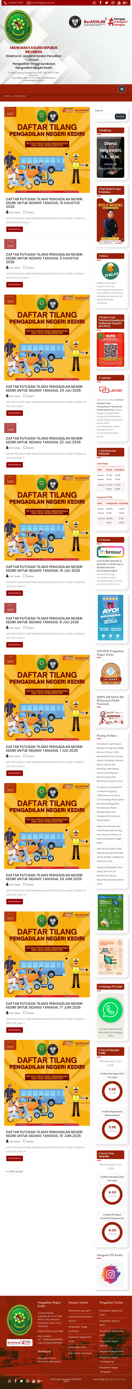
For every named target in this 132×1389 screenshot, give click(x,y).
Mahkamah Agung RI (79, 1310)
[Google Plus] (125, 3)
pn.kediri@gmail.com (43, 2)
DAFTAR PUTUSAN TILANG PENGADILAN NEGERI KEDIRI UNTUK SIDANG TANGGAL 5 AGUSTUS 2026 (44, 258)
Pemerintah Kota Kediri (80, 1353)
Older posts (15, 1171)
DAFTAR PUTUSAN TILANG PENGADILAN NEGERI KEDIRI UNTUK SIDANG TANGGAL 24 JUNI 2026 (44, 877)
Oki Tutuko (15, 212)
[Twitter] (106, 3)
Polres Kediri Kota (77, 1347)
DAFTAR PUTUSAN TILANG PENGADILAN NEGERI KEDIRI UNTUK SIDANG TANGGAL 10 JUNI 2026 (44, 1134)
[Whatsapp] (94, 3)
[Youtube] (119, 3)
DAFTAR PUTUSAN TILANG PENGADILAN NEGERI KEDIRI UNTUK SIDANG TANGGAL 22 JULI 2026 (44, 440)
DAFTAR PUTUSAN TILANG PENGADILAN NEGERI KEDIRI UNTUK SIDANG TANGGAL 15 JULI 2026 (44, 568)
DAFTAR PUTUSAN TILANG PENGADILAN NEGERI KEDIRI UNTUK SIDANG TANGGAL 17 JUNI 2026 (44, 1005)
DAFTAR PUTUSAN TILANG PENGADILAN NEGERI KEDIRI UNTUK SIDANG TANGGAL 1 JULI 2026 (44, 748)
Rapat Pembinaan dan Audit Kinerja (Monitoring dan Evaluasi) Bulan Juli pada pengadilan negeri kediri (109, 834)
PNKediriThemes (117, 1379)
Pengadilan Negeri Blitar (112, 1351)
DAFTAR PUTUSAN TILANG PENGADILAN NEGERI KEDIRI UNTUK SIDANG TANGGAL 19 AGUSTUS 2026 (44, 203)
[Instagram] (113, 3)
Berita (30, 212)
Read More (14, 229)
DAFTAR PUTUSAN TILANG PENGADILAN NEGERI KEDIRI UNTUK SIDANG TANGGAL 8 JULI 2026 (44, 620)
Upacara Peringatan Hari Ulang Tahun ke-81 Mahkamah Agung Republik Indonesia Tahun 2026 (110, 875)
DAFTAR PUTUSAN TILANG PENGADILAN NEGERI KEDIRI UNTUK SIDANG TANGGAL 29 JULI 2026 (44, 388)
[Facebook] (100, 3)
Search (99, 110)
